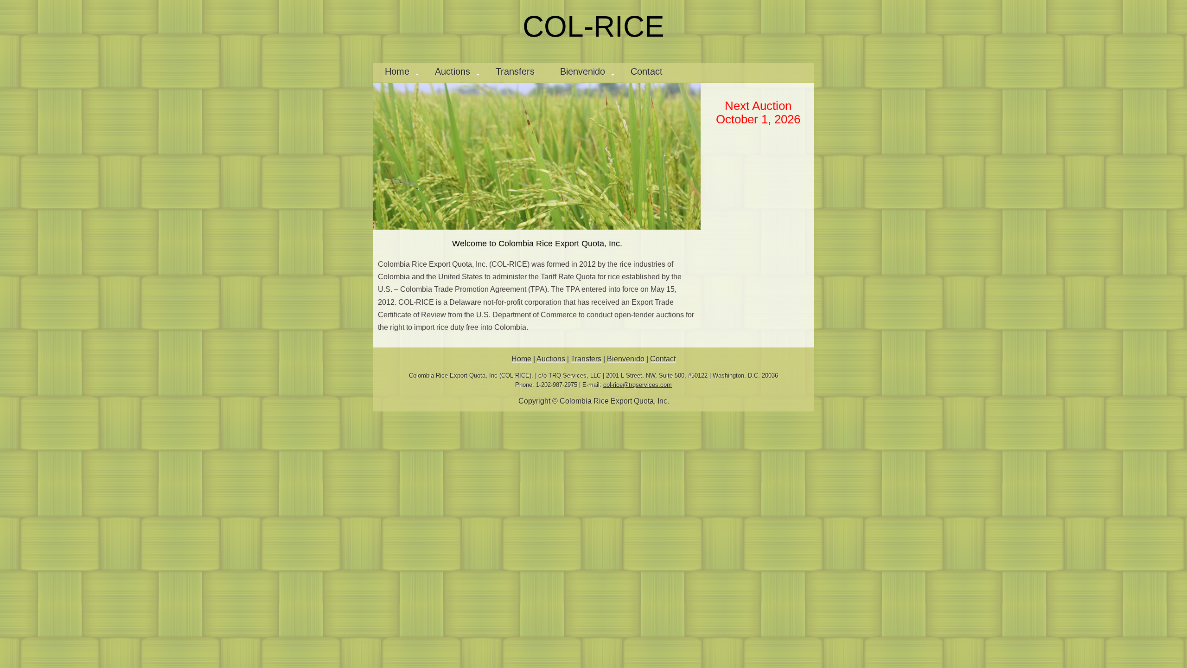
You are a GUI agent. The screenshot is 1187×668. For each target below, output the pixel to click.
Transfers (515, 71)
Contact (647, 71)
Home (397, 71)
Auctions (452, 71)
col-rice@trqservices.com (637, 384)
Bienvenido (582, 71)
